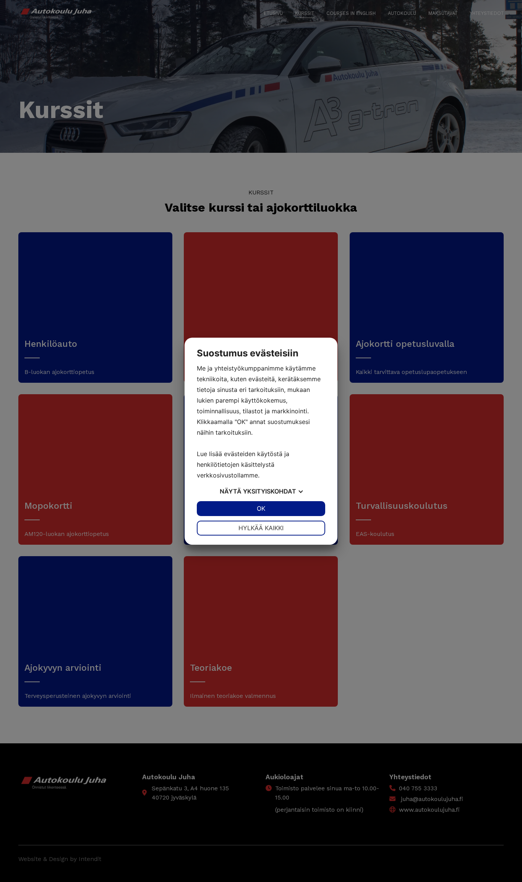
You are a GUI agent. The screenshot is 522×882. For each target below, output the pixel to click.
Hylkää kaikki (261, 528)
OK (261, 508)
